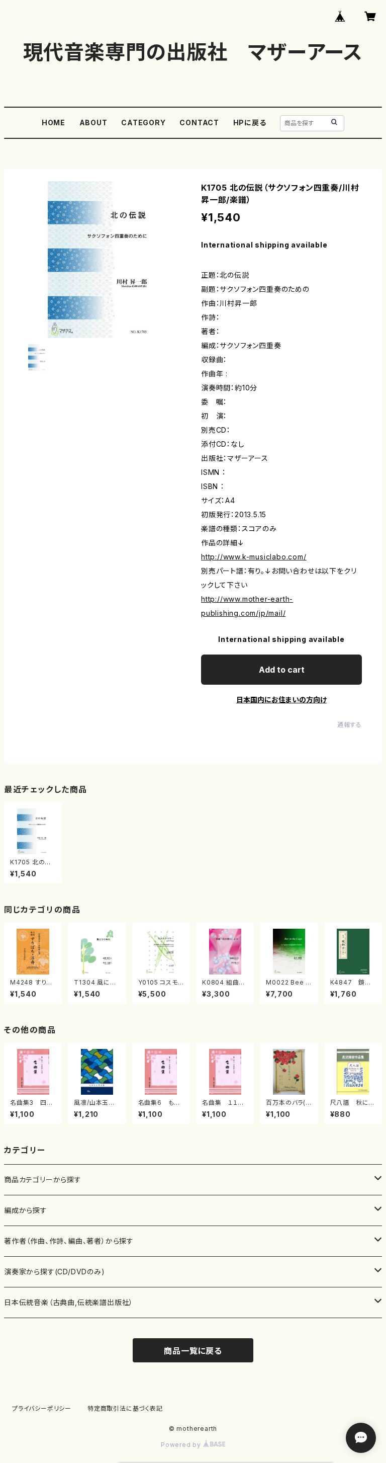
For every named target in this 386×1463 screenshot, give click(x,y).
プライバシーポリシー (41, 1408)
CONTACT (199, 122)
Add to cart (282, 670)
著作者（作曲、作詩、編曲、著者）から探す (69, 1241)
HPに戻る (249, 122)
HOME (53, 122)
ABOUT (93, 122)
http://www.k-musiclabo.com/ (254, 556)
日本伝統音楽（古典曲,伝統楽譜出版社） (68, 1302)
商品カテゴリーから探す (42, 1179)
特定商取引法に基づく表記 (125, 1408)
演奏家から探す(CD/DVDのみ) (54, 1271)
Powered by (182, 1444)
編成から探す (25, 1210)
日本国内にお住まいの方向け (281, 699)
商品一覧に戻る (193, 1351)
